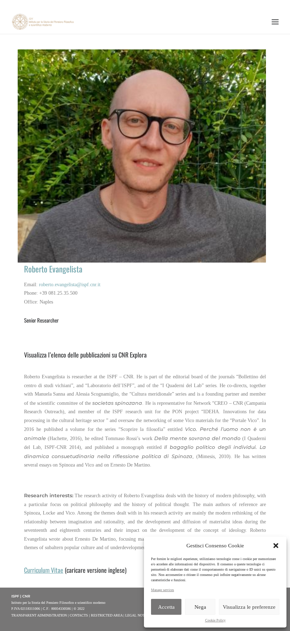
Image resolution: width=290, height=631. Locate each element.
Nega (200, 607)
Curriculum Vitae (43, 570)
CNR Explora (132, 354)
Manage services (162, 590)
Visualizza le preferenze (249, 607)
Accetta (166, 607)
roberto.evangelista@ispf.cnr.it (69, 284)
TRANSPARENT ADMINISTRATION (39, 615)
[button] (275, 545)
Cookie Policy (215, 620)
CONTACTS (79, 615)
